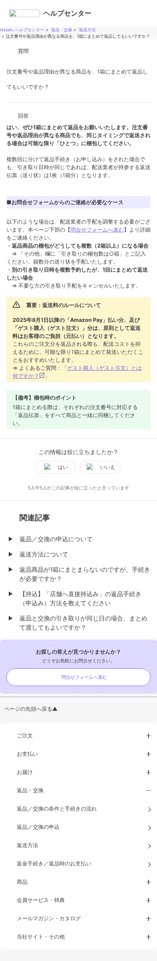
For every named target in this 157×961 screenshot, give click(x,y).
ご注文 (25, 735)
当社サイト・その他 (41, 936)
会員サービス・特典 (41, 900)
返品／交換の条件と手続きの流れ (57, 808)
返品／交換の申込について (56, 539)
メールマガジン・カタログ (49, 918)
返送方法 (87, 29)
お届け (25, 772)
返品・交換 (61, 29)
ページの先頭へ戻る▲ (31, 708)
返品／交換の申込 (38, 826)
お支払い (27, 753)
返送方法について (43, 554)
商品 (22, 881)
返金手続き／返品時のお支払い (54, 863)
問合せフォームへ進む (97, 229)
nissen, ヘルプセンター (22, 29)
